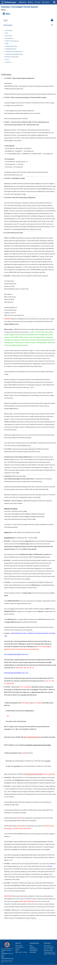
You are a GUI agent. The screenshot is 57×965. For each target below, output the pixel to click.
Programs (32, 947)
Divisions (17, 949)
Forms (7, 59)
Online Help (8, 30)
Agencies (23, 2)
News (31, 2)
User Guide (8, 36)
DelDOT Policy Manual (12, 41)
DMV (16, 952)
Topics (38, 2)
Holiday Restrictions (11, 46)
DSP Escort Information (12, 57)
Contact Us (8, 62)
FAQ (6, 33)
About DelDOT (19, 945)
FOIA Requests (33, 950)
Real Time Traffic (48, 950)
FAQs (16, 950)
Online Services (48, 945)
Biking (31, 945)
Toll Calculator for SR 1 (49, 952)
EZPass (25, 952)
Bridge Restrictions (10, 49)
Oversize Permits (48, 949)
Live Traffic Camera (49, 947)
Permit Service (9, 38)
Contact (46, 2)
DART (20, 952)
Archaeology (33, 952)
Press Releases (19, 947)
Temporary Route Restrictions (14, 54)
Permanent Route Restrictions (14, 51)
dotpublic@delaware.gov (7, 958)
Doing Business (33, 949)
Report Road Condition (50, 954)
